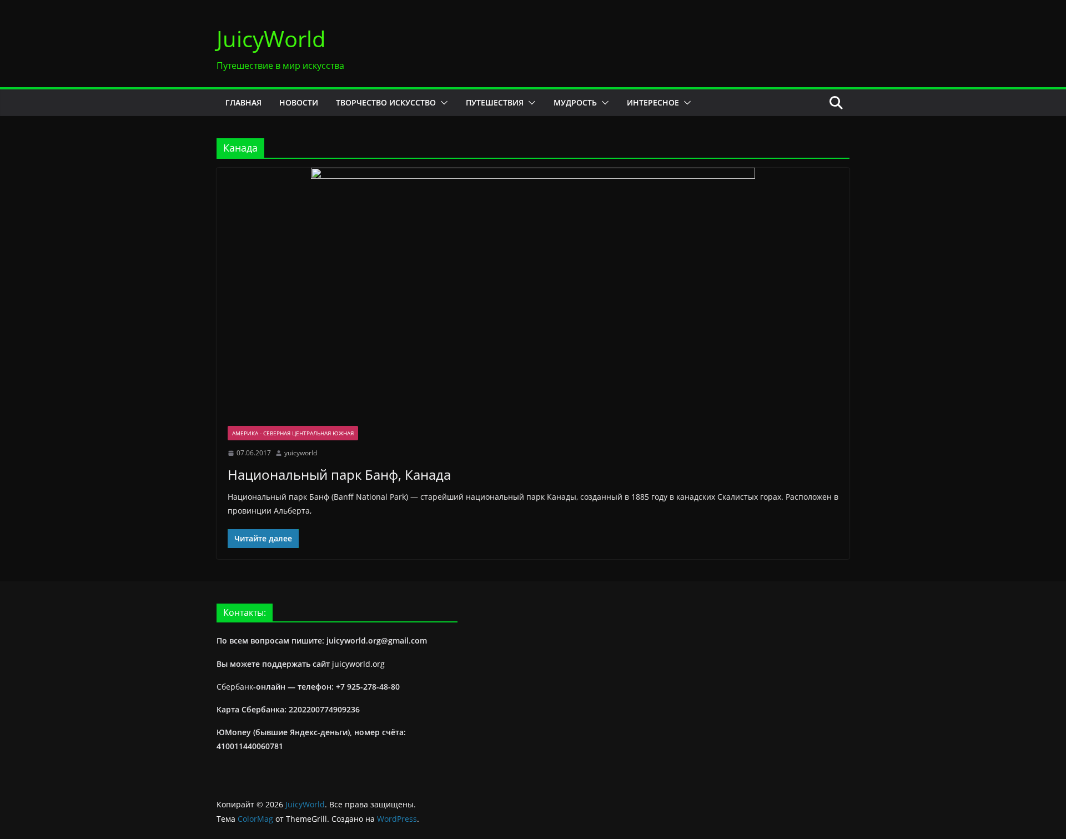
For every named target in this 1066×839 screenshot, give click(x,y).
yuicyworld (300, 453)
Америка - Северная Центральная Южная (293, 433)
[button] (442, 102)
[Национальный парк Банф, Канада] (533, 291)
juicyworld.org (358, 664)
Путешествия (495, 102)
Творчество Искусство (386, 102)
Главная (243, 102)
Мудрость (575, 102)
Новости (298, 102)
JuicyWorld (271, 38)
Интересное (653, 102)
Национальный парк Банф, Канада (339, 474)
